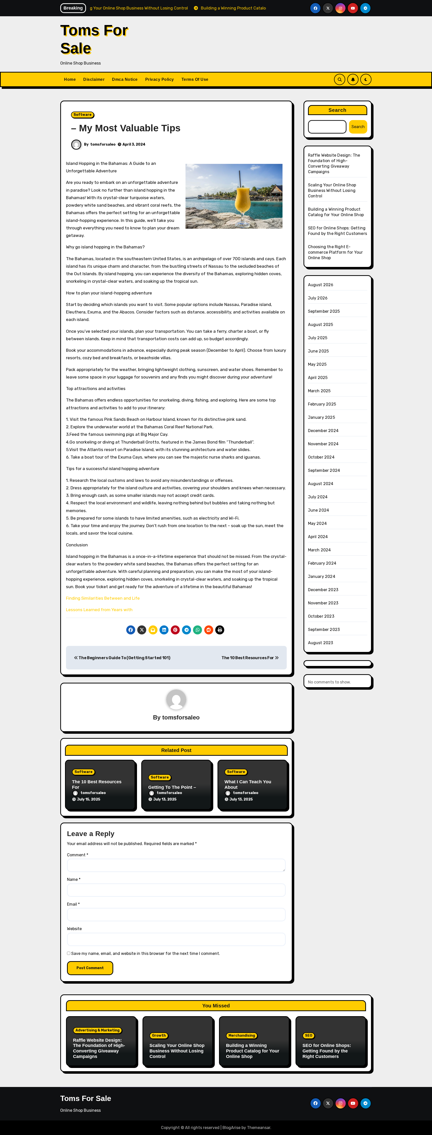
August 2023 (320, 642)
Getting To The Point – (172, 787)
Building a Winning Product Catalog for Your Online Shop (252, 1051)
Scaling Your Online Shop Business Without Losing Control (332, 190)
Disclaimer (93, 79)
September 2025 (324, 311)
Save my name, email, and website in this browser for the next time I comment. (145, 953)
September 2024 (324, 470)
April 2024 (318, 536)
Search (337, 110)
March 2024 (319, 550)
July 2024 (318, 497)
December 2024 (323, 430)
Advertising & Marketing (98, 1030)
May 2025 (317, 364)
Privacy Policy (159, 79)
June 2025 (318, 351)
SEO (308, 1035)
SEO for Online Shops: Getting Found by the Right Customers (326, 1051)
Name (73, 879)
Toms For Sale (85, 1098)
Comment (77, 855)
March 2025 (319, 391)
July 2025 (318, 337)
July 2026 (318, 298)
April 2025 (318, 377)
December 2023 (323, 589)
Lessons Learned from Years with (99, 609)
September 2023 (324, 629)
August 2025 (320, 324)
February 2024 (322, 563)
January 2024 (321, 576)
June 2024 (318, 510)
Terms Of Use (195, 79)
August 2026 (321, 284)
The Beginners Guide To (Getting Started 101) (124, 657)
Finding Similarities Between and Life (103, 598)
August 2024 (321, 483)
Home (70, 79)
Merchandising (241, 1035)
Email (73, 904)
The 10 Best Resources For (248, 657)
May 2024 (317, 523)
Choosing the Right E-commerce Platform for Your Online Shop (335, 252)
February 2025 (322, 404)
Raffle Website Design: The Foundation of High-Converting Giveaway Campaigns (99, 1048)
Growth (159, 1035)
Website (74, 928)
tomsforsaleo (103, 144)
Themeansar (258, 1127)
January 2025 (321, 417)
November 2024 (323, 444)
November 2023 (323, 603)
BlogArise (231, 1127)
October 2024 (321, 457)
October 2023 (321, 616)
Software (83, 115)
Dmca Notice (125, 79)
